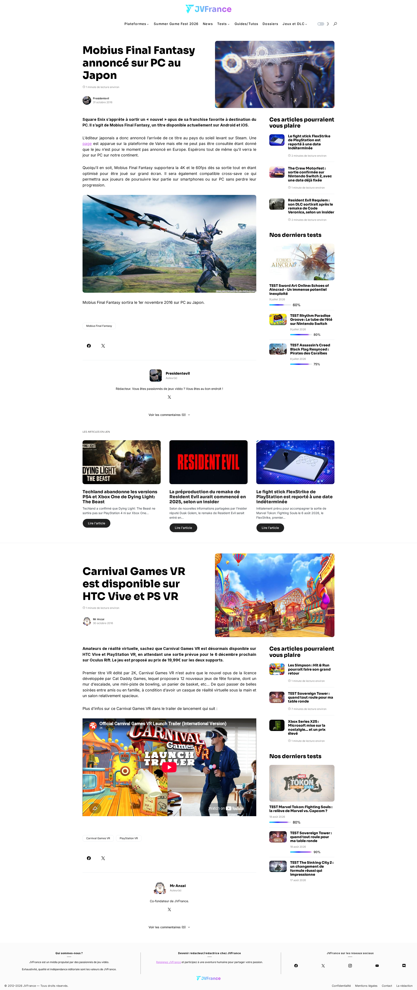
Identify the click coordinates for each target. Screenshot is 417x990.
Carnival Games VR (98, 838)
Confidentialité (341, 985)
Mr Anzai (98, 619)
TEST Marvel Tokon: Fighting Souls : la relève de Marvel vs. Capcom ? (300, 809)
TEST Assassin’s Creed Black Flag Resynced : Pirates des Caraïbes (310, 349)
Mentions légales (366, 985)
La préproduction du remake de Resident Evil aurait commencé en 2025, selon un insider (207, 496)
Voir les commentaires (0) (167, 415)
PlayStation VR (129, 838)
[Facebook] (296, 965)
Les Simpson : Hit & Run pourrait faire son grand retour (309, 669)
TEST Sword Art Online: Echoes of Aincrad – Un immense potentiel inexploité (299, 289)
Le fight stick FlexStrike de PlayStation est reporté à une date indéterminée (309, 142)
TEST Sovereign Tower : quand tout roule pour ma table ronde (310, 698)
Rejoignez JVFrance (168, 962)
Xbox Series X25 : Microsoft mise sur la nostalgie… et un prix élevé (307, 728)
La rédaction (404, 985)
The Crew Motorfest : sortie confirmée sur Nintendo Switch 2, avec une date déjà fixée (310, 174)
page (87, 143)
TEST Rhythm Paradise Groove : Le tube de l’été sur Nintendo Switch (311, 319)
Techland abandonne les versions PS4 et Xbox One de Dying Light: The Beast (120, 496)
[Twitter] (322, 965)
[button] (322, 24)
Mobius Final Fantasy (99, 325)
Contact (387, 985)
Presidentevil (101, 98)
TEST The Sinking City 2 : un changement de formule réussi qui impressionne (311, 868)
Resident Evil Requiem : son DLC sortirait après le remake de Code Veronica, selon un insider (311, 206)
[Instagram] (350, 965)
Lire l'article (96, 523)
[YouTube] (377, 965)
